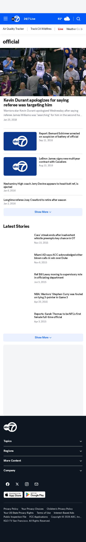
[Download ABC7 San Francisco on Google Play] (34, 494)
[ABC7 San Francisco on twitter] (17, 484)
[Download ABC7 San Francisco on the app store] (13, 494)
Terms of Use (44, 513)
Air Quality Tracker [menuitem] (13, 29)
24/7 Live (29, 19)
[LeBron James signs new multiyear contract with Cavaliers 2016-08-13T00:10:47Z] (20, 166)
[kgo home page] (10, 427)
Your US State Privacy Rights (19, 513)
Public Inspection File (15, 517)
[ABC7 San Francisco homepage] (15, 19)
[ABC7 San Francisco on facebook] (8, 484)
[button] (5, 19)
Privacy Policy (11, 509)
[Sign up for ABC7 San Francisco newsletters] (36, 484)
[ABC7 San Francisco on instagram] (27, 484)
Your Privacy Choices (32, 509)
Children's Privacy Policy (60, 509)
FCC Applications (38, 517)
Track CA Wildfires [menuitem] (41, 29)
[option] (17, 29)
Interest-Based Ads (64, 513)
